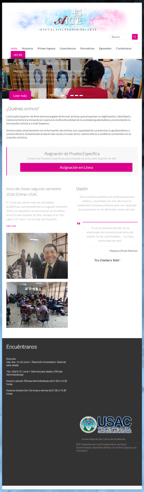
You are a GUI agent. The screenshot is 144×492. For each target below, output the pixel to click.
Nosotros (27, 48)
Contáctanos (124, 48)
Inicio (14, 48)
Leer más (11, 225)
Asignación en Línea (76, 167)
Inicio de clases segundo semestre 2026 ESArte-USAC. (33, 191)
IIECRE (18, 54)
